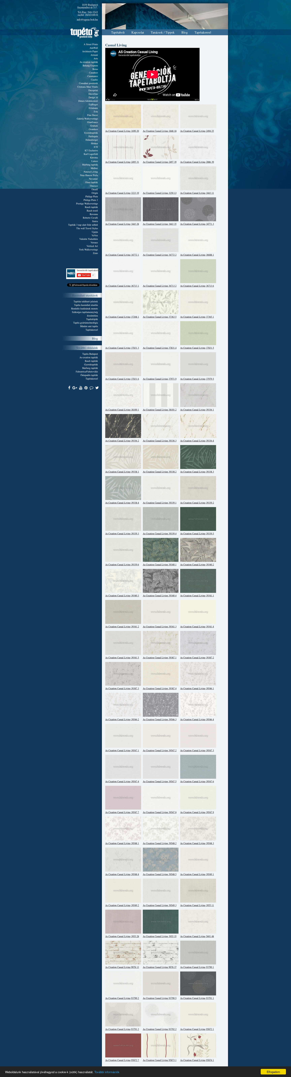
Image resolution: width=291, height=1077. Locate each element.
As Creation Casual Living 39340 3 (122, 595)
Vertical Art (92, 246)
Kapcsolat (137, 32)
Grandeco (93, 129)
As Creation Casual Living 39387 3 (122, 688)
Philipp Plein (91, 196)
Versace (94, 242)
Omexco (94, 185)
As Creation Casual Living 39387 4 (159, 688)
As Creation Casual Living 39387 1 (159, 657)
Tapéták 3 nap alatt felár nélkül (83, 224)
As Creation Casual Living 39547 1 (122, 750)
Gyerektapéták (91, 132)
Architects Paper (90, 51)
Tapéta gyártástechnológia (85, 322)
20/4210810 (91, 15)
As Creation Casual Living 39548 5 (159, 874)
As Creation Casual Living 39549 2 (122, 905)
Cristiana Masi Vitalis (87, 86)
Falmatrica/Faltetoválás (87, 371)
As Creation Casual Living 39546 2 (122, 719)
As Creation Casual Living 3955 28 (122, 936)
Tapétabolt (118, 32)
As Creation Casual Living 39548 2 (159, 843)
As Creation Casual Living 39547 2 (159, 750)
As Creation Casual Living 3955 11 (197, 905)
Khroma (94, 157)
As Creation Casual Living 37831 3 (122, 347)
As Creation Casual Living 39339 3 (122, 533)
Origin (95, 192)
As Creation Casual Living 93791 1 (197, 998)
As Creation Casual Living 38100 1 (122, 409)
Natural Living (91, 171)
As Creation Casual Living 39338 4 (122, 502)
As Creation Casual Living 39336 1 (197, 409)
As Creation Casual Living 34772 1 (122, 254)
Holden (94, 143)
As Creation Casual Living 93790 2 (122, 998)
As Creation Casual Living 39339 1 (159, 502)
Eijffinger (93, 104)
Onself (95, 189)
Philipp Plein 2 (91, 200)
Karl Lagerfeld (91, 154)
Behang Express (90, 65)
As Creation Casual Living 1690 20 (122, 130)
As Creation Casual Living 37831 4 (159, 347)
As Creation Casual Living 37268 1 (122, 316)
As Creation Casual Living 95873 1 (159, 1060)
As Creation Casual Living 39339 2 (197, 502)
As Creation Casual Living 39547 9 (197, 812)
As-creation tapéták (88, 357)
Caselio (94, 79)
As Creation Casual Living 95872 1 (197, 1029)
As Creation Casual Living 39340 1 (159, 564)
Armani (94, 54)
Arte (96, 58)
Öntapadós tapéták (89, 375)
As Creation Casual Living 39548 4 (122, 874)
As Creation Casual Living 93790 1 (197, 967)
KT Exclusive (91, 150)
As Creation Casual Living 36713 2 (159, 285)
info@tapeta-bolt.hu (87, 19)
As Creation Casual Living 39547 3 (197, 750)
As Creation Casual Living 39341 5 (122, 657)
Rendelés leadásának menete (84, 308)
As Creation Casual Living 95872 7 (122, 1060)
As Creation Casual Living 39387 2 (197, 657)
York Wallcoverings (88, 249)
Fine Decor (92, 115)
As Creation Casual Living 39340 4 (159, 595)
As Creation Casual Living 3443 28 (122, 223)
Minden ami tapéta (89, 326)
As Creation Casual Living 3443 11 (197, 192)
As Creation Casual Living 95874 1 (197, 1060)
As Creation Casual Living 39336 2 (122, 440)
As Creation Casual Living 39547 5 (159, 781)
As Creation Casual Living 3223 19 (122, 192)
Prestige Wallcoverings (87, 203)
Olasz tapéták (91, 182)
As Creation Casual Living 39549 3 (159, 905)
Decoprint (93, 90)
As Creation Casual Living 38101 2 (159, 409)
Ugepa (95, 231)
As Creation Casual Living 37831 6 (122, 378)
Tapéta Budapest (90, 353)
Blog (184, 32)
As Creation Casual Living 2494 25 (197, 130)
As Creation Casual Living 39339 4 (159, 533)
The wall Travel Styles (87, 228)
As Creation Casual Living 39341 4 (197, 626)
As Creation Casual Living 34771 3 (197, 223)
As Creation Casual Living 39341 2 (122, 626)
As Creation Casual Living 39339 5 (197, 533)
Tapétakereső (203, 32)
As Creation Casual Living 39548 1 (122, 843)
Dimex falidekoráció (88, 100)
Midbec (94, 168)
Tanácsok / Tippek (163, 32)
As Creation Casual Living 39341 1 (197, 595)
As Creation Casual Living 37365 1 (197, 316)
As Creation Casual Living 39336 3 (159, 440)
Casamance (92, 76)
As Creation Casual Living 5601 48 (197, 936)
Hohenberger (92, 139)
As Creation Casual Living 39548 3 (197, 843)
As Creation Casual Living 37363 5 (159, 316)
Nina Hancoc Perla (89, 175)
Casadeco (93, 72)
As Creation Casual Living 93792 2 (159, 1029)
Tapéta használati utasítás (86, 305)
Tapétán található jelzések (86, 301)
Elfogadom (273, 1072)
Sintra (95, 221)
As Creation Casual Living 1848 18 (159, 130)
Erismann (93, 108)
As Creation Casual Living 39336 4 (197, 440)
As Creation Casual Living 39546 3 (159, 719)
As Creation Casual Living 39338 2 (159, 471)
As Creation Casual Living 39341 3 (159, 626)
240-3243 (93, 12)
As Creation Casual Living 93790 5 (159, 998)
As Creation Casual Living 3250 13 (159, 192)
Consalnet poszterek (88, 83)
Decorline (93, 93)
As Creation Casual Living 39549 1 (197, 874)
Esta (96, 111)
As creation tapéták (89, 62)
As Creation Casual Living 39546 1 (197, 688)
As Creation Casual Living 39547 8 (159, 812)
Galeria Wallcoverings (87, 118)
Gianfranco (92, 122)
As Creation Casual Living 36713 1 (122, 285)
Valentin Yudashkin (88, 238)
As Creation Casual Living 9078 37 (159, 967)
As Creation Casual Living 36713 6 (197, 285)
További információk (106, 1072)
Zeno (95, 253)
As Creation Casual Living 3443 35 (159, 223)
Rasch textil (92, 210)
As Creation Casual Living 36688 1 (197, 254)
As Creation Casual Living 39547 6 (197, 781)
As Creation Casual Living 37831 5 (197, 347)
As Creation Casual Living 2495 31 (122, 161)
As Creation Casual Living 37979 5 (197, 378)
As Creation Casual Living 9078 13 (122, 967)
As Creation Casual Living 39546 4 (197, 719)
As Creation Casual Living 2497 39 (159, 161)
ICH (96, 146)
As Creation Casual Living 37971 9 (159, 378)
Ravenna (94, 214)
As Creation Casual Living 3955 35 (159, 936)
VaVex (95, 235)
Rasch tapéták (91, 207)
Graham (94, 125)
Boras (95, 69)
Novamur (93, 178)
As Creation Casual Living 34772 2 (159, 254)
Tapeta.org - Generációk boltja (84, 32)
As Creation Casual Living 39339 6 (122, 564)
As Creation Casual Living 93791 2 (122, 1029)
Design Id (93, 97)
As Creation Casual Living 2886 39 (197, 161)
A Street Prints (91, 44)
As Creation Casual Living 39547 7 (122, 812)
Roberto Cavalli (90, 217)
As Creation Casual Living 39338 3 (197, 471)
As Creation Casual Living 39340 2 (197, 564)
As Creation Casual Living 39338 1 (122, 471)
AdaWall (94, 47)
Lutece (94, 161)
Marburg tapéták (90, 164)
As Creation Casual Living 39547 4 (122, 781)
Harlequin (93, 136)
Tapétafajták (92, 319)
